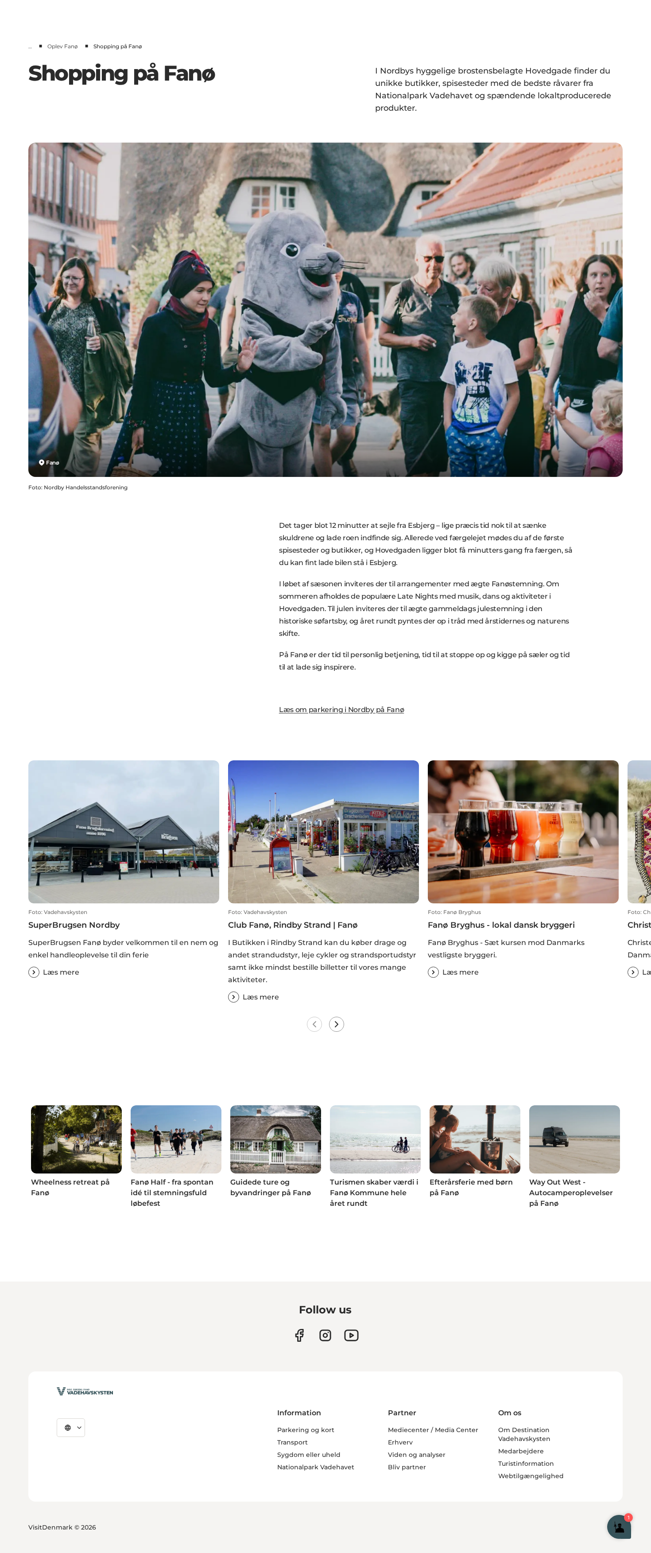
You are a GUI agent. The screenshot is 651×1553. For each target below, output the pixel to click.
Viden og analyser (417, 1455)
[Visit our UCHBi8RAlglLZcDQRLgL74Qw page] (351, 1335)
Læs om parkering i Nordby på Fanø (341, 709)
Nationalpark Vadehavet (315, 1467)
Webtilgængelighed (531, 1476)
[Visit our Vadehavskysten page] (299, 1335)
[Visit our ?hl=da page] (325, 1335)
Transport (292, 1442)
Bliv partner (407, 1467)
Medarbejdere (521, 1451)
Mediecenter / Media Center (433, 1430)
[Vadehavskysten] (85, 1391)
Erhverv (400, 1442)
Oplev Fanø (62, 46)
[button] (123, 943)
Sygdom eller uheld (309, 1455)
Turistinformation (526, 1464)
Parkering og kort (305, 1430)
